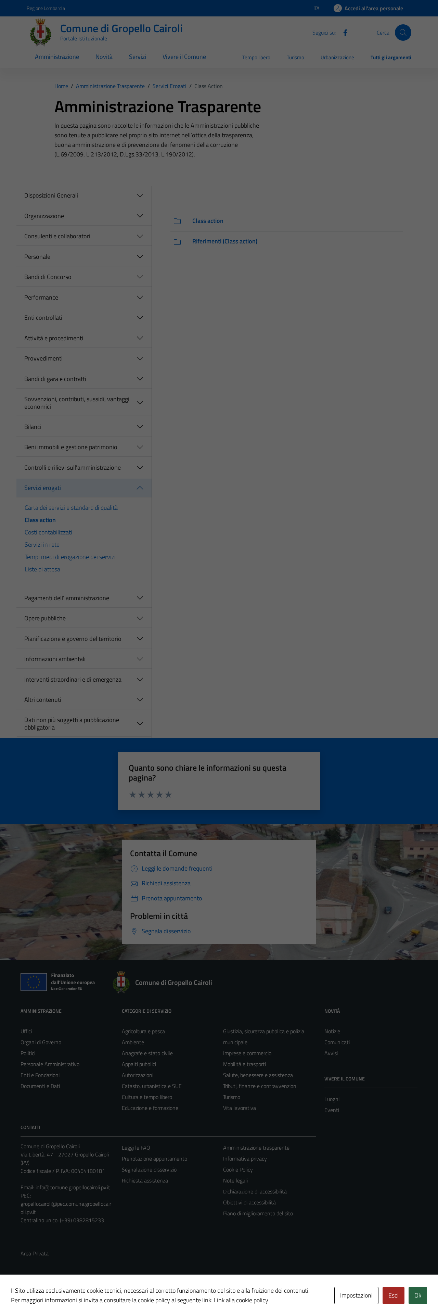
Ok (417, 1295)
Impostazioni (356, 1295)
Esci (393, 1295)
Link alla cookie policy (241, 1300)
